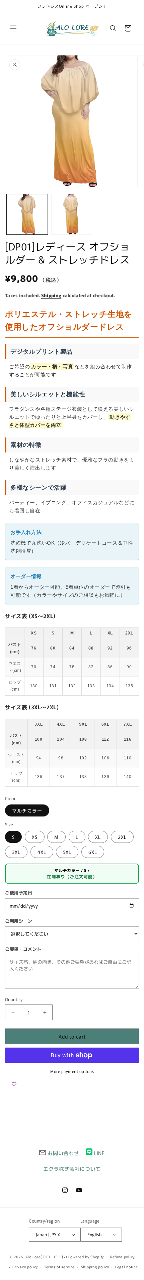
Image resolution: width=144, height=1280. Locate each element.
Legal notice (126, 1266)
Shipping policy (95, 1266)
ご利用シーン (18, 921)
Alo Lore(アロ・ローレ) (46, 1256)
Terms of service (59, 1266)
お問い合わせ (63, 1152)
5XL (67, 852)
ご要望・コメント (23, 949)
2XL (122, 837)
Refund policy (122, 1256)
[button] (13, 28)
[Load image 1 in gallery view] (27, 214)
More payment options (72, 1071)
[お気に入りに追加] (14, 1084)
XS (35, 837)
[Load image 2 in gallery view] (71, 214)
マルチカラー (27, 810)
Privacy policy (25, 1266)
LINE (99, 1152)
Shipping (51, 295)
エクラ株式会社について (72, 1168)
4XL (42, 852)
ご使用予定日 (18, 892)
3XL (16, 852)
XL (98, 837)
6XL (92, 852)
